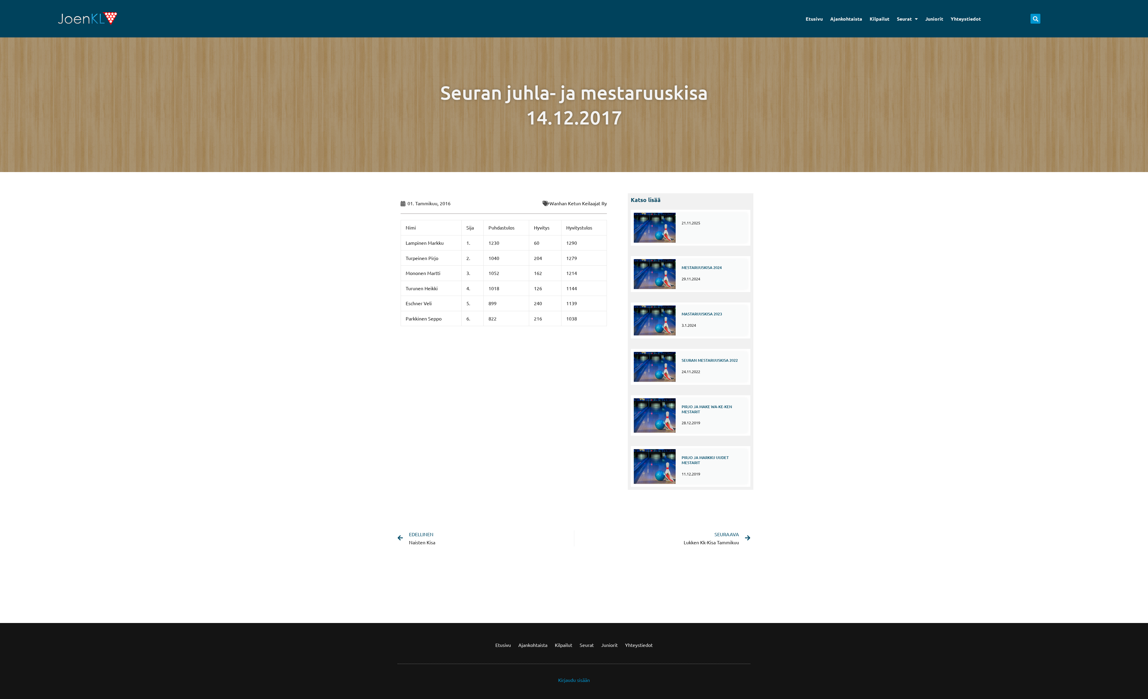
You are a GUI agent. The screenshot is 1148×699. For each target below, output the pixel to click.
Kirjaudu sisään (574, 680)
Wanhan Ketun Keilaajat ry (578, 203)
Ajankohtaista (846, 19)
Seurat (904, 19)
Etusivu (814, 19)
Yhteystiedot (966, 19)
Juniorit (934, 19)
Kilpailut (879, 19)
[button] (1035, 19)
